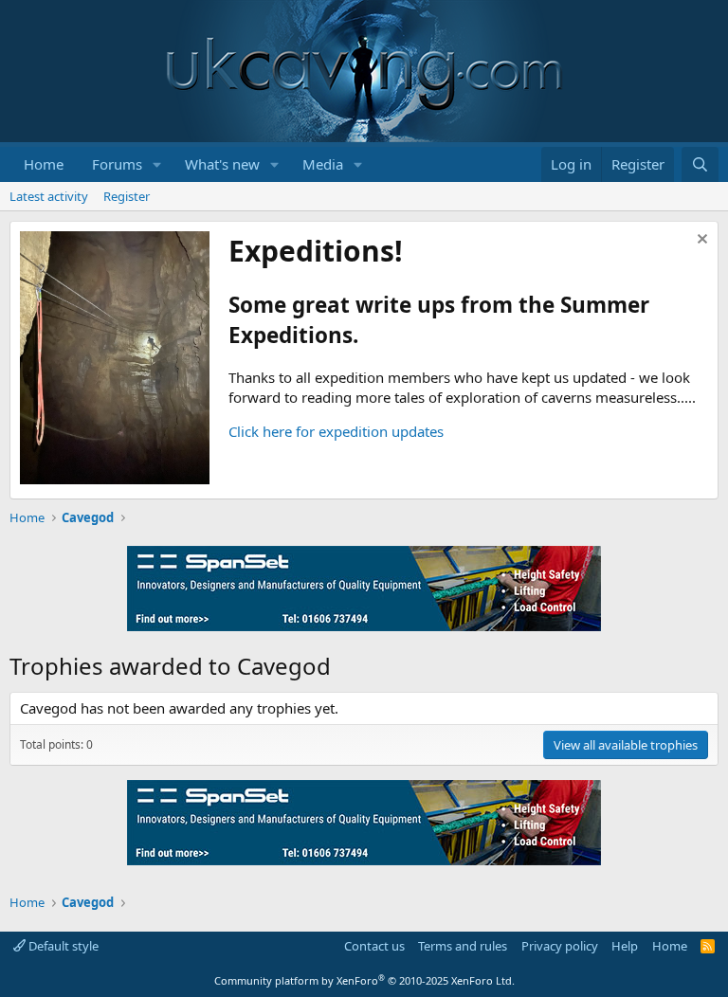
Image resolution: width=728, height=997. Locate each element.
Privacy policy (559, 945)
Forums (117, 163)
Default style (62, 945)
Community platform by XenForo (364, 980)
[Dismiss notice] (700, 241)
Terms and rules (462, 945)
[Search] (700, 164)
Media (322, 163)
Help (624, 945)
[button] (157, 164)
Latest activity (48, 196)
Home (44, 163)
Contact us (374, 945)
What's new (222, 163)
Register (126, 196)
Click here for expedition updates (336, 431)
